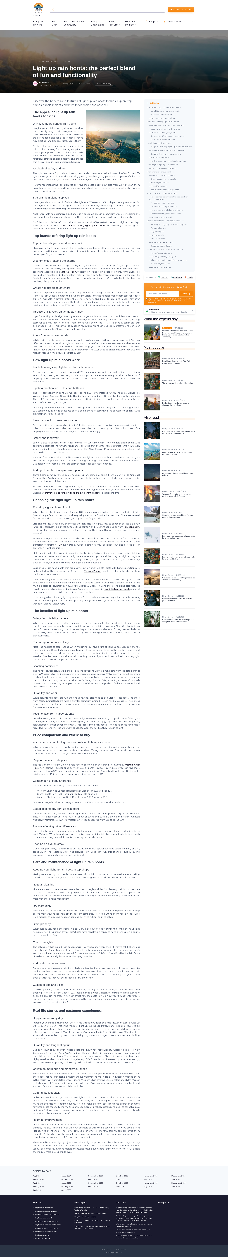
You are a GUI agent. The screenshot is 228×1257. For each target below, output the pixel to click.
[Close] (162, 622)
